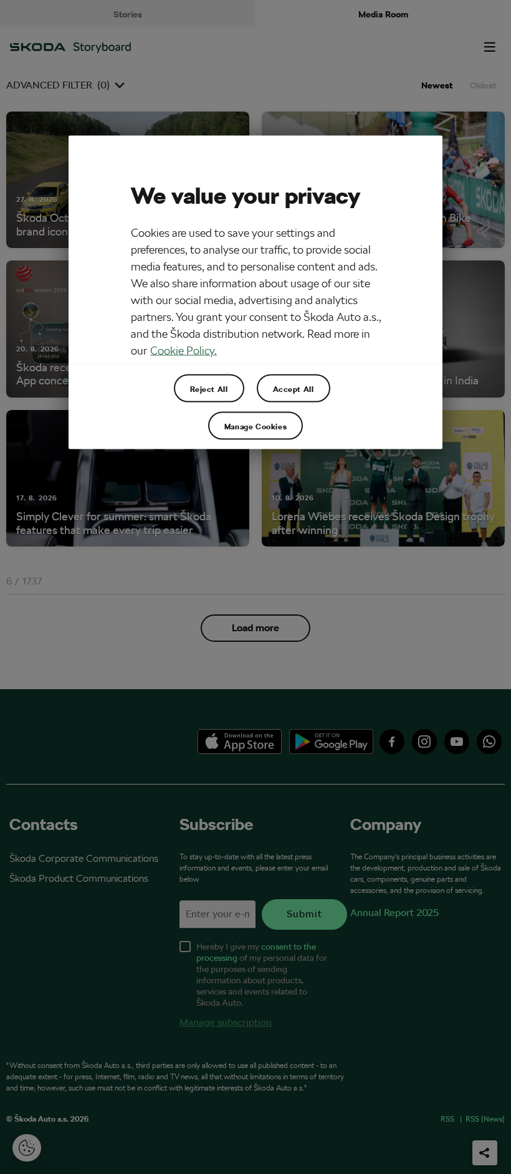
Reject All (209, 388)
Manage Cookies (255, 426)
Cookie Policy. (183, 350)
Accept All (293, 388)
